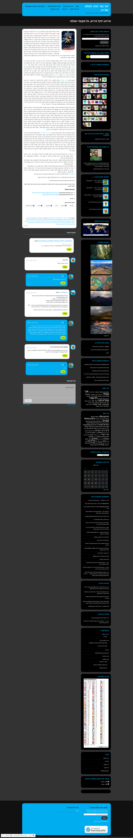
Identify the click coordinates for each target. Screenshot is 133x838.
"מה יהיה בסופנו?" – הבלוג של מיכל (101, 500)
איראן (97, 428)
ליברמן (33, 222)
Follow (104, 818)
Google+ (107, 346)
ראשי (77, 6)
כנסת (85, 435)
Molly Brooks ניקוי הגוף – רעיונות (101, 503)
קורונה (101, 406)
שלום (88, 443)
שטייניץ (92, 442)
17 (92, 479)
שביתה (97, 443)
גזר (85, 431)
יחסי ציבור (52, 222)
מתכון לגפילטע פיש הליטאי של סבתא (100, 370)
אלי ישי (94, 428)
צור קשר (64, 9)
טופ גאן (65, 222)
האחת (100, 432)
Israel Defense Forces (52, 219)
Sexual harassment (66, 221)
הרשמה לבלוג (104, 42)
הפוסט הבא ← (26, 404)
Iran (101, 421)
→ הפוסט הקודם (71, 404)
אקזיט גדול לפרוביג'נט (45, 133)
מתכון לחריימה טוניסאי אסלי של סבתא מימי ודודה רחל (96, 374)
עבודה (101, 441)
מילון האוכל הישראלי (104, 559)
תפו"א (91, 445)
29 (99, 486)
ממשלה (106, 438)
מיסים (91, 436)
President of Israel (56, 221)
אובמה (102, 428)
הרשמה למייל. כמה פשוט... (99, 31)
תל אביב (96, 445)
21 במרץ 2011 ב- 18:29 (31, 292)
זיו (68, 218)
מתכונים (90, 402)
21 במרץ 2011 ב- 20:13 (33, 322)
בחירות (100, 394)
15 (99, 479)
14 (103, 479)
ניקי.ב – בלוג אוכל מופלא (103, 562)
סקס (104, 441)
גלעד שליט (106, 432)
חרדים (89, 433)
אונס (51, 221)
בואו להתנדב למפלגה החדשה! (100, 664)
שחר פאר (58, 224)
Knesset (107, 423)
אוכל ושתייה (91, 392)
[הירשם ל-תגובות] (108, 784)
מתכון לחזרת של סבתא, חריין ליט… (93, 195)
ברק (87, 431)
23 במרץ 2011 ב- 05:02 (33, 364)
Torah (73, 221)
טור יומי (94, 401)
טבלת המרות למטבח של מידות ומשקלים (98, 643)
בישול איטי (106, 522)
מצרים (101, 439)
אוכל (100, 428)
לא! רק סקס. (102, 402)
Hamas (38, 219)
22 (99, 483)
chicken (97, 419)
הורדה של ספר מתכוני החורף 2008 (101, 587)
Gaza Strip (32, 219)
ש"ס (100, 443)
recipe (101, 424)
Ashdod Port (29, 218)
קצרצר (97, 406)
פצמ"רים (68, 224)
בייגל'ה (107, 519)
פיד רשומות (106, 764)
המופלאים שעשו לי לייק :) (99, 64)
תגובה (69, 249)
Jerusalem (102, 423)
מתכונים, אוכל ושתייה (100, 404)
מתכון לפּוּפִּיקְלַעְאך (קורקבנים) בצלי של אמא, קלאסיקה (96, 364)
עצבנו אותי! (106, 406)
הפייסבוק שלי (106, 349)
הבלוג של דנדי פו (105, 537)
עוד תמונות (106, 335)
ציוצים (107, 353)
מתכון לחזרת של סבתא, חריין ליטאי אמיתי (99, 367)
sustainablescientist (104, 506)
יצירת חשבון (106, 758)
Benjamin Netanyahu (38, 218)
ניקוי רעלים (88, 404)
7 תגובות (26, 225)
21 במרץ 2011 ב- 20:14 (33, 276)
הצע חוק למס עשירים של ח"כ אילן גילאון (100, 592)
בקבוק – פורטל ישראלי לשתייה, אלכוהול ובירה (98, 527)
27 (106, 486)
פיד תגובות (106, 767)
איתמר (43, 221)
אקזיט (37, 221)
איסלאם (47, 221)
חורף (96, 432)
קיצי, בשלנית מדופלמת (104, 572)
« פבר (107, 489)
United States (98, 427)
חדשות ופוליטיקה (51, 218)
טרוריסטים (57, 222)
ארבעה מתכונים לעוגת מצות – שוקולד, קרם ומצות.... (97, 377)
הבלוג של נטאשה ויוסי (104, 543)
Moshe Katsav (70, 219)
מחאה (99, 437)
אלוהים (57, 75)
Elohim (28, 219)
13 (106, 479)
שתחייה (101, 444)
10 (92, 475)
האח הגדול (27, 221)
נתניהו (107, 441)
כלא (42, 222)
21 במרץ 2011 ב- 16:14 (31, 260)
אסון (40, 221)
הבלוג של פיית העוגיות (104, 548)
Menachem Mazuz (62, 219)
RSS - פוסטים (104, 781)
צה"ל (64, 224)
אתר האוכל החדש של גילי (103, 516)
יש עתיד (96, 435)
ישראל (64, 75)
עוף (99, 441)
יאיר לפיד (105, 434)
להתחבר (107, 761)
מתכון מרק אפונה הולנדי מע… (94, 181)
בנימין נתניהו (92, 431)
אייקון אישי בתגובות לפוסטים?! (35, 6)
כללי (108, 402)
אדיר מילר (88, 426)
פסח (86, 441)
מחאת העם (95, 402)
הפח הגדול (70, 174)
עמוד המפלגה (55, 9)
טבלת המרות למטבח (104, 596)
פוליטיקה (73, 224)
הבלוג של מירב (105, 540)
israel (44, 219)
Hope (41, 219)
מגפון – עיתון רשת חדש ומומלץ (102, 139)
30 (96, 486)
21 (103, 483)
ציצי (105, 443)
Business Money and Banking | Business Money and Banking (55, 241)
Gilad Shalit (93, 421)
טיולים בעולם (88, 401)
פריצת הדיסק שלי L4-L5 (94, 202)
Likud (85, 424)
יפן (48, 222)
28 (103, 486)
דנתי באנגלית (63, 80)
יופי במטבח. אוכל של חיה (103, 553)
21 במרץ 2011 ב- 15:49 (67, 244)
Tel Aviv (106, 424)
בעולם (57, 218)
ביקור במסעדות (94, 394)
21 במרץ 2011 (63, 218)
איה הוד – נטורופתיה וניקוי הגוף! (101, 621)
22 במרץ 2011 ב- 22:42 (31, 347)
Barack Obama (95, 417)
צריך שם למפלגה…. (102, 668)
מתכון (95, 438)
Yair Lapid (106, 427)
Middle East (90, 425)
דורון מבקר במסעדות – (104, 532)
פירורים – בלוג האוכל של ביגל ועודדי (101, 567)
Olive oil (96, 425)
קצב (62, 224)
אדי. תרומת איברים (104, 618)
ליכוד (102, 436)
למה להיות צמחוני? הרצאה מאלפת (101, 556)
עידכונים (105, 636)
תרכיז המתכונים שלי (54, 6)
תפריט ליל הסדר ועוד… (102, 646)
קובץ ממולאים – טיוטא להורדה (102, 606)
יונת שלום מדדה (63, 292)
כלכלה (38, 222)
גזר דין (31, 221)
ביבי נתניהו (100, 430)
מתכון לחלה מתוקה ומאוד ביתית (101, 380)
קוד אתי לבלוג (74, 9)
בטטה (85, 428)
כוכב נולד (45, 222)
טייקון (86, 432)
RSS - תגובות (104, 784)
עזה (97, 441)
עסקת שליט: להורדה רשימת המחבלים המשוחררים (97, 601)
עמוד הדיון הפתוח (103, 661)
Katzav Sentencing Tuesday (51, 194)
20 (106, 483)
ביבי (35, 221)
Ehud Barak (102, 419)
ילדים (99, 435)
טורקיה (61, 222)
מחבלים (29, 222)
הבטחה (73, 222)
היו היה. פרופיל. (68, 6)
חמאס (69, 222)
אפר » (104, 489)
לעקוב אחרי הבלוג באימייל (98, 807)
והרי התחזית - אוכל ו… (98, 180)
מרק (99, 439)
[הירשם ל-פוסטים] (108, 781)
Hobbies (97, 392)
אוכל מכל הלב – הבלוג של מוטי (102, 511)
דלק (103, 432)
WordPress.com (105, 771)
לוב (36, 222)
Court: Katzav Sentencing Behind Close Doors (45, 193)
